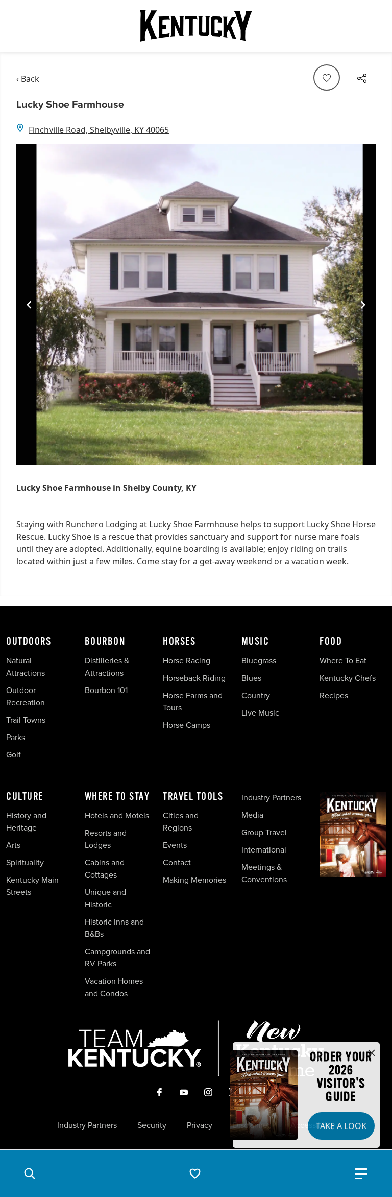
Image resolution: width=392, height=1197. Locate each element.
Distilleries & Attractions (107, 667)
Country (255, 695)
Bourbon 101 (106, 690)
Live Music (260, 713)
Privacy (199, 1125)
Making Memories (194, 880)
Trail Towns (25, 720)
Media (252, 815)
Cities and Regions (181, 822)
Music (255, 642)
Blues (251, 678)
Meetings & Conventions (264, 873)
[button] (29, 1173)
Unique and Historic (105, 898)
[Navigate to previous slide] (29, 304)
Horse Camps (186, 725)
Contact (177, 862)
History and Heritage (26, 822)
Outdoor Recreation (25, 696)
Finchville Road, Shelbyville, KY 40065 (99, 129)
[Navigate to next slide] (363, 304)
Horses (179, 642)
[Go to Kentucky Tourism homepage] (196, 26)
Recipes (335, 695)
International (263, 850)
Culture (24, 797)
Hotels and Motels (117, 815)
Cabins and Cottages (105, 869)
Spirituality (26, 862)
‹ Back (27, 78)
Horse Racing (186, 660)
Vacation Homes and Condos (114, 987)
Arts (13, 845)
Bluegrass (258, 660)
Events (175, 845)
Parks (15, 737)
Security (151, 1125)
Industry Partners (271, 797)
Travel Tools (193, 797)
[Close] (372, 1053)
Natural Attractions (25, 667)
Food (331, 642)
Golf (13, 755)
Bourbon (105, 642)
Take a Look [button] (341, 1126)
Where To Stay (117, 797)
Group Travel (264, 832)
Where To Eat (343, 660)
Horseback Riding (194, 678)
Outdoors (28, 642)
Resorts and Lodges (106, 839)
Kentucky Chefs (348, 678)
